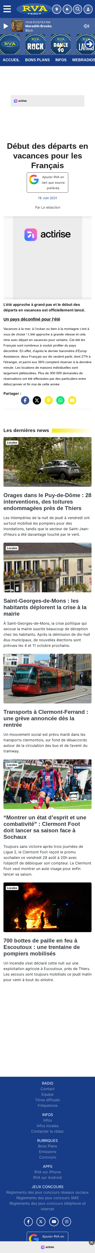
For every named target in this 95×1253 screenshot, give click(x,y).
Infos (61, 60)
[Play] (6, 26)
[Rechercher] (77, 9)
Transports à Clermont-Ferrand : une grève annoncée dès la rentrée (45, 718)
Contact (48, 1088)
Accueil (11, 60)
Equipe (47, 1094)
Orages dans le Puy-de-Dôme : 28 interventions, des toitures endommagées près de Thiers (47, 501)
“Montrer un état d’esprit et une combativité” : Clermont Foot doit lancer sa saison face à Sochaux (44, 827)
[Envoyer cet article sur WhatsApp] (59, 402)
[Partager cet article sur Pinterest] (47, 402)
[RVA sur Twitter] (40, 1221)
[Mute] (86, 26)
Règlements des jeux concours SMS (47, 1197)
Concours (47, 1157)
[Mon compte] (88, 9)
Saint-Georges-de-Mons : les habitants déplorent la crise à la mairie (44, 607)
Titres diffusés (47, 1100)
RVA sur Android (47, 1177)
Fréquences (48, 1105)
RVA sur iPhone (47, 1172)
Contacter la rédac (47, 1131)
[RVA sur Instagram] (66, 1221)
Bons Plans (37, 60)
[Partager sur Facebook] (24, 402)
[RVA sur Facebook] (28, 1221)
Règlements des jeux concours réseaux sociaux (47, 1192)
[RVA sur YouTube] (54, 1221)
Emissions (47, 1151)
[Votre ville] (56, 9)
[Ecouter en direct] (67, 9)
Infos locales (48, 1125)
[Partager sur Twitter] (35, 402)
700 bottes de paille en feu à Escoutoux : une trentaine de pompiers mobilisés (41, 947)
